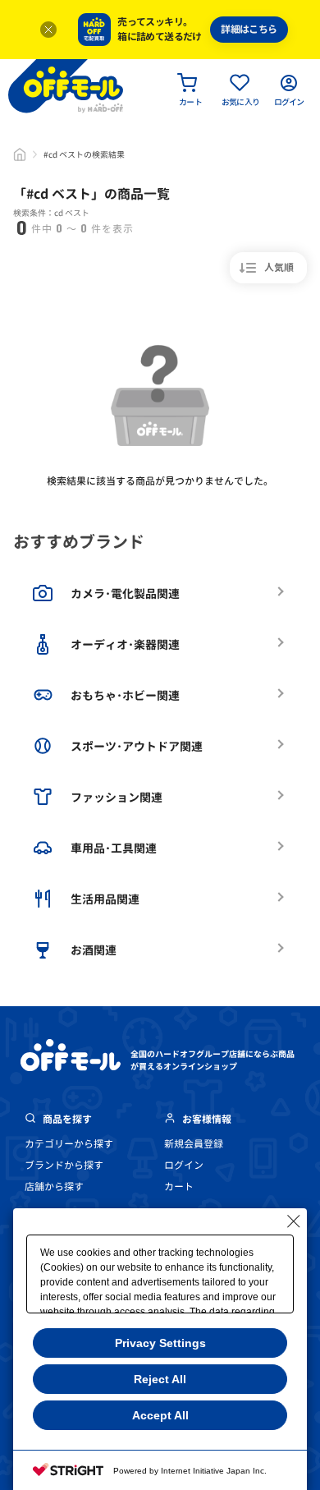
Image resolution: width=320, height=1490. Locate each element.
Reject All (160, 1379)
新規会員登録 (193, 1144)
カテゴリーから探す (69, 1144)
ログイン (183, 1165)
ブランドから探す (64, 1165)
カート (179, 1186)
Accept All (160, 1415)
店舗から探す (54, 1186)
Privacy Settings (160, 1343)
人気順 (279, 267)
